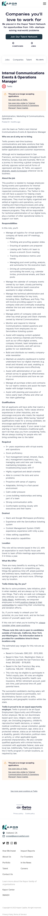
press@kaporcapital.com (17, 836)
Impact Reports (28, 851)
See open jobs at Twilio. (18, 100)
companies (18, 59)
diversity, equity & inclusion (14, 171)
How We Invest (9, 851)
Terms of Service (20, 914)
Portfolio (6, 863)
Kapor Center (8, 890)
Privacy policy (18, 813)
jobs (7, 59)
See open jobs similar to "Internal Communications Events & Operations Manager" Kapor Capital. (23, 105)
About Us (6, 857)
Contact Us (7, 874)
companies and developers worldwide (19, 147)
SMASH (5, 895)
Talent (5, 869)
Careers (24, 869)
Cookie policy (30, 813)
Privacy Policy (8, 914)
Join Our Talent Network (24, 36)
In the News (26, 863)
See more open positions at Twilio (24, 791)
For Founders (27, 857)
